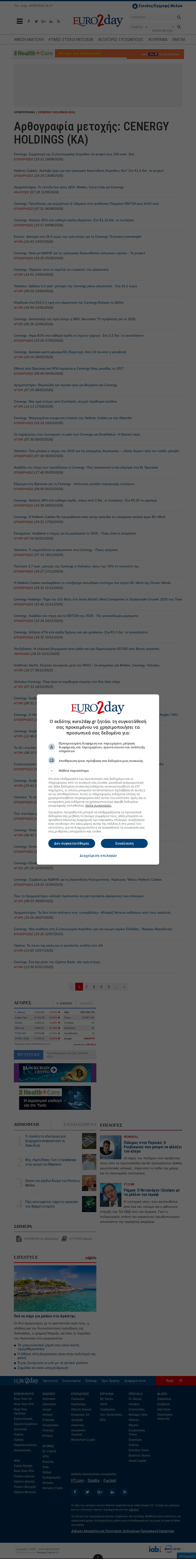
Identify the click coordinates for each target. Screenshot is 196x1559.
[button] (98, 770)
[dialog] (98, 779)
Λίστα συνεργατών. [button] (98, 806)
